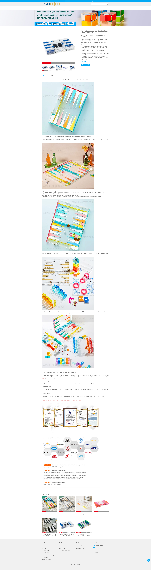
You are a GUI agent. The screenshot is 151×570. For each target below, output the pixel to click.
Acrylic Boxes (55, 372)
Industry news (62, 548)
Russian (74, 1)
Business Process (80, 548)
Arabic (80, 1)
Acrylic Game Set (59, 22)
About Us (57, 8)
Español (93, 1)
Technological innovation (65, 550)
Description (45, 75)
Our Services (65, 8)
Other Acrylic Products (65, 372)
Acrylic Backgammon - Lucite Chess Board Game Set (67, 535)
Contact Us (97, 8)
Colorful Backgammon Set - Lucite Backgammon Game (84, 513)
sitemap (78, 564)
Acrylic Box (44, 546)
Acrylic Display (48, 372)
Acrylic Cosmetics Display (48, 555)
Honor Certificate (80, 546)
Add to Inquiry (85, 64)
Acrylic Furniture (45, 557)
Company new (62, 546)
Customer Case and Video (82, 8)
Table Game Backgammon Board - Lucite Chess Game (49, 535)
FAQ (52, 75)
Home (52, 8)
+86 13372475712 (99, 546)
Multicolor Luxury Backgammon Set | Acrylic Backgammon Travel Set (84, 535)
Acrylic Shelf (45, 548)
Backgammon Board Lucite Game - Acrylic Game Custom (67, 513)
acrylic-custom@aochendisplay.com (51, 1)
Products (71, 8)
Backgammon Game (70, 22)
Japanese (106, 1)
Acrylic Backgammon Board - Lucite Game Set (50, 513)
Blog (91, 8)
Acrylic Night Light (46, 552)
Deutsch (87, 1)
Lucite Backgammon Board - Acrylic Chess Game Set (101, 513)
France (99, 1)
